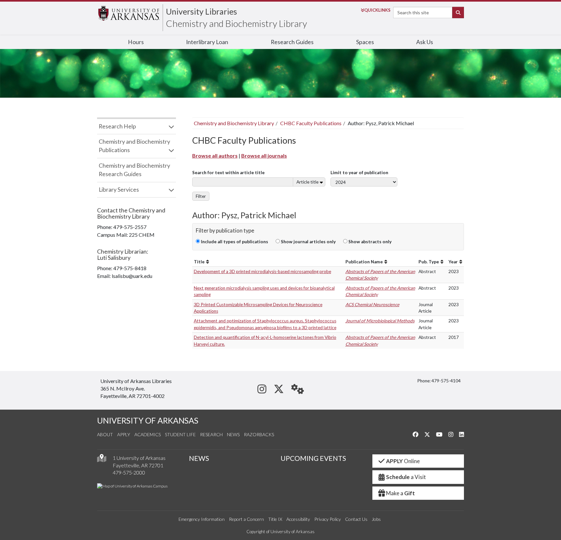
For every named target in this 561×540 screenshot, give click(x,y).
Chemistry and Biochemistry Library (236, 23)
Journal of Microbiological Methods (380, 320)
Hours (136, 42)
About (105, 434)
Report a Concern (246, 519)
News (233, 434)
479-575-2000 (129, 472)
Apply (123, 434)
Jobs (376, 519)
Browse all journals (264, 155)
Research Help (117, 126)
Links (377, 10)
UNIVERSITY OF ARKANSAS (147, 420)
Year (453, 261)
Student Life (180, 434)
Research (211, 434)
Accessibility (298, 519)
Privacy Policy (327, 519)
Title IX (275, 519)
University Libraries (201, 11)
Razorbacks (259, 434)
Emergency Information (202, 519)
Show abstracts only (369, 241)
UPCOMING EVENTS (313, 458)
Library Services (119, 189)
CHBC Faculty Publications (311, 123)
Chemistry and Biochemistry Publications (134, 145)
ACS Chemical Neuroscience (372, 304)
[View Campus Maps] (101, 459)
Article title (307, 182)
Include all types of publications (234, 241)
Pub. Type (428, 261)
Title (199, 261)
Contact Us (356, 519)
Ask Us (424, 42)
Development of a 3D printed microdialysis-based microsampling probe (262, 271)
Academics (147, 434)
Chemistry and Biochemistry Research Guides (134, 169)
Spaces (365, 42)
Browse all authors (215, 155)
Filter (201, 196)
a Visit (406, 477)
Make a (400, 493)
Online (403, 461)
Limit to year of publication (359, 172)
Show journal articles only (308, 241)
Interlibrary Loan (207, 42)
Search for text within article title (228, 172)
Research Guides (292, 42)
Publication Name (364, 261)
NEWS (199, 458)
